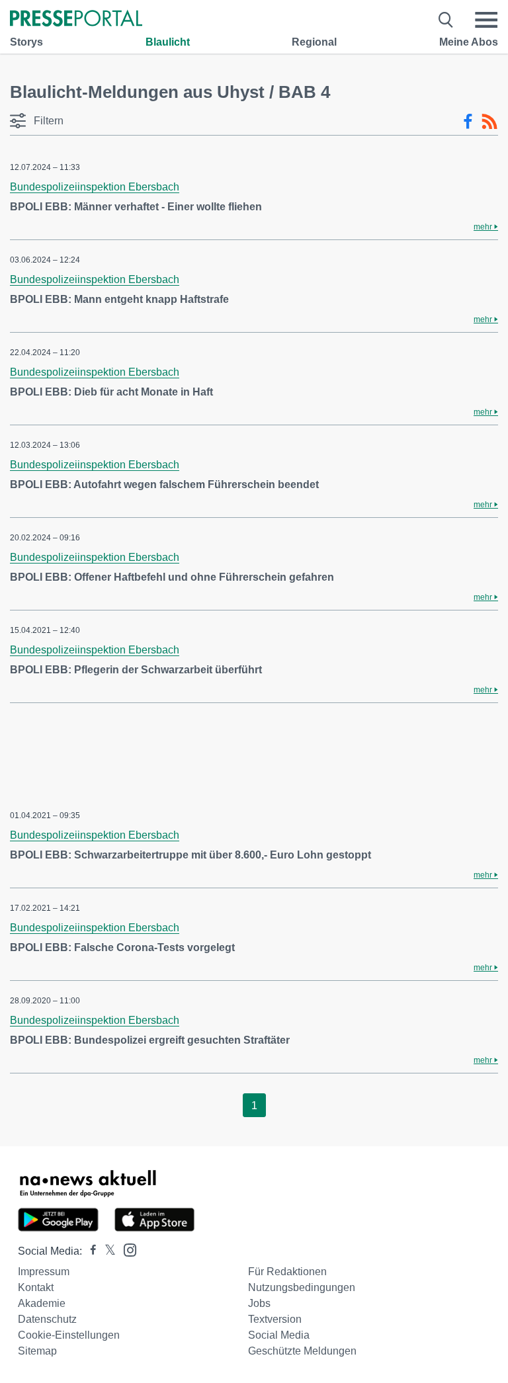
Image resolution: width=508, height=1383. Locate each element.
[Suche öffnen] (446, 20)
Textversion (275, 1319)
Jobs (259, 1303)
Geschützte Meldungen (302, 1351)
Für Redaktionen (287, 1271)
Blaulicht (168, 42)
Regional (314, 42)
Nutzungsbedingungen (301, 1287)
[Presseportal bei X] (106, 1251)
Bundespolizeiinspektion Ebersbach (94, 186)
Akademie (41, 1303)
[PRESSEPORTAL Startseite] (76, 19)
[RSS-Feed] (489, 122)
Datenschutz (47, 1319)
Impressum (43, 1271)
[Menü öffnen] (486, 20)
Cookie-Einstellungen (69, 1335)
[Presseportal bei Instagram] (126, 1249)
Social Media (279, 1335)
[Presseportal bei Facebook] (89, 1251)
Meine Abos (468, 42)
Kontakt (36, 1287)
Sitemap (37, 1351)
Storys (26, 42)
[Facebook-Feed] (468, 122)
